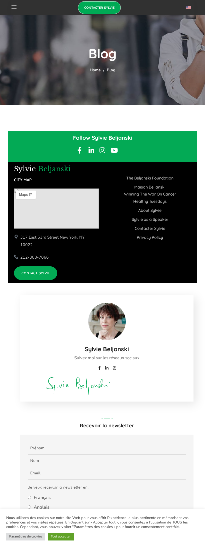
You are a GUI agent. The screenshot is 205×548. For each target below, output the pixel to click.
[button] (99, 7)
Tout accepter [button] (61, 536)
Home (95, 70)
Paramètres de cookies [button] (25, 536)
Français (41, 497)
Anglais (41, 507)
